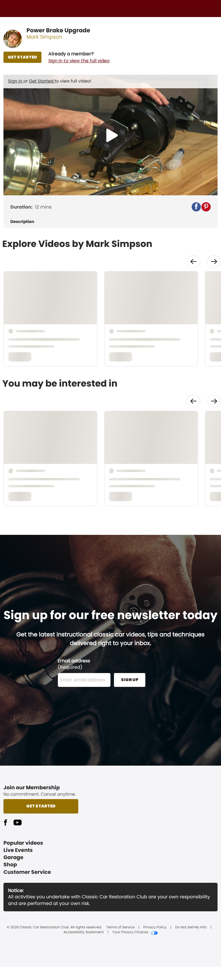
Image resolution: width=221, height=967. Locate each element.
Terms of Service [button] (120, 927)
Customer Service (27, 872)
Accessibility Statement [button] (83, 932)
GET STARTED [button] (22, 57)
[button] (79, 57)
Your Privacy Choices (130, 932)
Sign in (15, 81)
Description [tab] (22, 221)
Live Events (18, 850)
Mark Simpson (44, 37)
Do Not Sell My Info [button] (191, 927)
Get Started (42, 81)
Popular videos (23, 843)
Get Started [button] (41, 806)
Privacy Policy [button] (155, 927)
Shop (10, 864)
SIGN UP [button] (129, 680)
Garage (13, 857)
